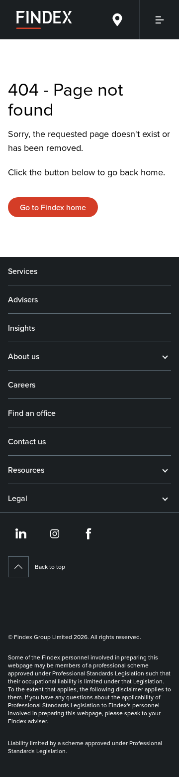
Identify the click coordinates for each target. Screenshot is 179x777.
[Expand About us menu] (165, 356)
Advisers (23, 299)
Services (22, 270)
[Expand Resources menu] (165, 470)
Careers (21, 384)
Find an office (32, 412)
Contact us (27, 441)
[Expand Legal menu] (165, 498)
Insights (21, 327)
